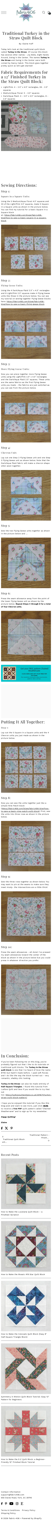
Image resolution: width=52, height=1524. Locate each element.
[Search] (43, 12)
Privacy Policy (28, 1510)
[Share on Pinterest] (12, 1128)
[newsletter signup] (26, 673)
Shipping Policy (8, 1513)
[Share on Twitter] (6, 1128)
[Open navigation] (4, 12)
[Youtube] (11, 1503)
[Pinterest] (6, 1503)
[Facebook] (2, 1503)
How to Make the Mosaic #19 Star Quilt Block (23, 1274)
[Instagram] (17, 1503)
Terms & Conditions (10, 1510)
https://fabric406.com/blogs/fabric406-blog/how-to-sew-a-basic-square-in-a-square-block (24, 218)
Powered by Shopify (31, 1518)
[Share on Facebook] (2, 1128)
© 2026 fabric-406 (10, 1518)
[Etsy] (22, 1503)
